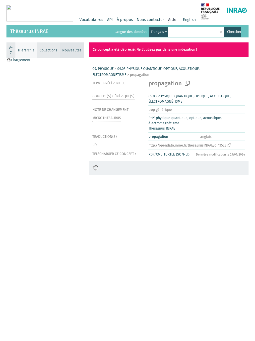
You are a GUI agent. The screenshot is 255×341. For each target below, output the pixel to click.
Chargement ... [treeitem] (22, 60)
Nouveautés (71, 50)
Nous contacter (150, 19)
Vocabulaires (91, 19)
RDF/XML (155, 154)
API (110, 19)
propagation (158, 137)
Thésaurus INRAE (29, 31)
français (157, 32)
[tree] (45, 199)
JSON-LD (183, 154)
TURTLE (169, 154)
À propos (125, 19)
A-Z (11, 50)
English (189, 19)
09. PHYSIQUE (103, 69)
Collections (48, 50)
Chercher (234, 32)
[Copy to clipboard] (187, 83)
